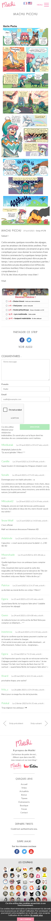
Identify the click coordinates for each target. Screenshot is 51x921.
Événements (24, 802)
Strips (24, 787)
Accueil (24, 784)
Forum (24, 809)
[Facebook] (17, 852)
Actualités (24, 791)
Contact (24, 812)
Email (4, 394)
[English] (30, 3)
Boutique (24, 805)
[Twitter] (23, 852)
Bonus (24, 795)
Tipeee (24, 798)
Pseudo (4, 384)
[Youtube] (30, 852)
